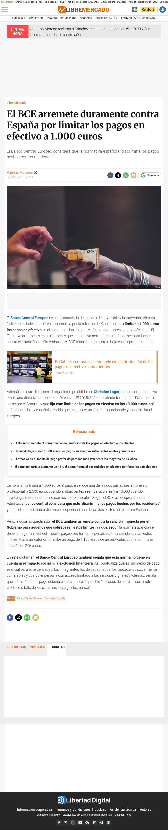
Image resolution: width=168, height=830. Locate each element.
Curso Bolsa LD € (107, 18)
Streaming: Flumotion (100, 814)
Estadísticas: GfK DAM (74, 814)
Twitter (66, 822)
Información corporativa (34, 809)
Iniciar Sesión (162, 9)
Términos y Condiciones (73, 809)
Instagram (73, 822)
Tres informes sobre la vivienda (83, 2)
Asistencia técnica (123, 809)
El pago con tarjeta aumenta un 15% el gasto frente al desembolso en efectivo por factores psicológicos (86, 467)
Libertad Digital (84, 800)
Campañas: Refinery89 (48, 814)
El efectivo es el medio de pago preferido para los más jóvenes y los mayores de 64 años (76, 459)
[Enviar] (126, 175)
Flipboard (94, 822)
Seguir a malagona (35, 172)
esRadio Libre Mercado (61, 18)
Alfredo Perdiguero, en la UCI (143, 2)
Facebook (59, 822)
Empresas (18, 18)
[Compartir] (110, 175)
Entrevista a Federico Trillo (28, 2)
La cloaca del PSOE (55, 2)
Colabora (148, 10)
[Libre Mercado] (83, 9)
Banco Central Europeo (29, 318)
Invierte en (35, 18)
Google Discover (87, 822)
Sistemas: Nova (123, 814)
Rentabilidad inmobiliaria (138, 18)
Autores (145, 809)
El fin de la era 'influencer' (113, 2)
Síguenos (153, 175)
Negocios (86, 18)
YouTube (80, 822)
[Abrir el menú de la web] (29, 9)
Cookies (100, 809)
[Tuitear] (118, 175)
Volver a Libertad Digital (134, 9)
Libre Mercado (16, 103)
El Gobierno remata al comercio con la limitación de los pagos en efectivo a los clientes (74, 443)
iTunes (108, 822)
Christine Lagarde (55, 598)
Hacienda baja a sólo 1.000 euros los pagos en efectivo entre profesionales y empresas (75, 451)
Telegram (101, 822)
